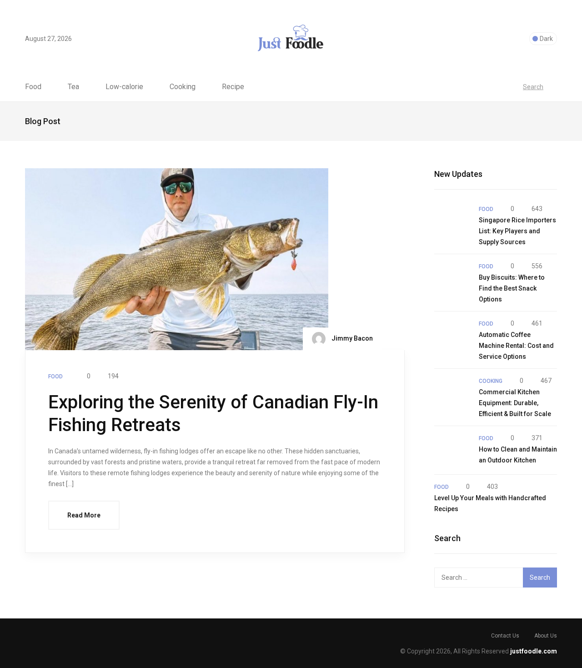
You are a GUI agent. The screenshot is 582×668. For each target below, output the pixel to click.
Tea (73, 87)
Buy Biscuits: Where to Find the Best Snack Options (512, 288)
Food (33, 87)
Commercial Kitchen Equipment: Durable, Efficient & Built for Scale (515, 402)
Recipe (233, 87)
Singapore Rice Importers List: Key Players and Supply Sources (517, 231)
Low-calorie (124, 87)
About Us (545, 636)
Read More (83, 515)
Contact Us (505, 636)
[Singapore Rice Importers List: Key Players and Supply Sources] (452, 221)
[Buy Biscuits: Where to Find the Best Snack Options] (452, 278)
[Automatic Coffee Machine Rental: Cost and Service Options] (452, 335)
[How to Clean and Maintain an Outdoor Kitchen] (452, 450)
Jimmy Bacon (351, 338)
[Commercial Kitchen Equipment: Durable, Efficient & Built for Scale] (452, 393)
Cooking (183, 87)
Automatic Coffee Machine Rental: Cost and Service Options (516, 345)
